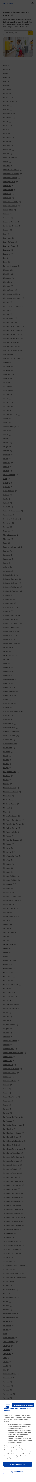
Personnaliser (19, 1471)
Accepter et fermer (19, 1464)
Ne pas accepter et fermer (23, 1405)
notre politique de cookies (11, 1458)
